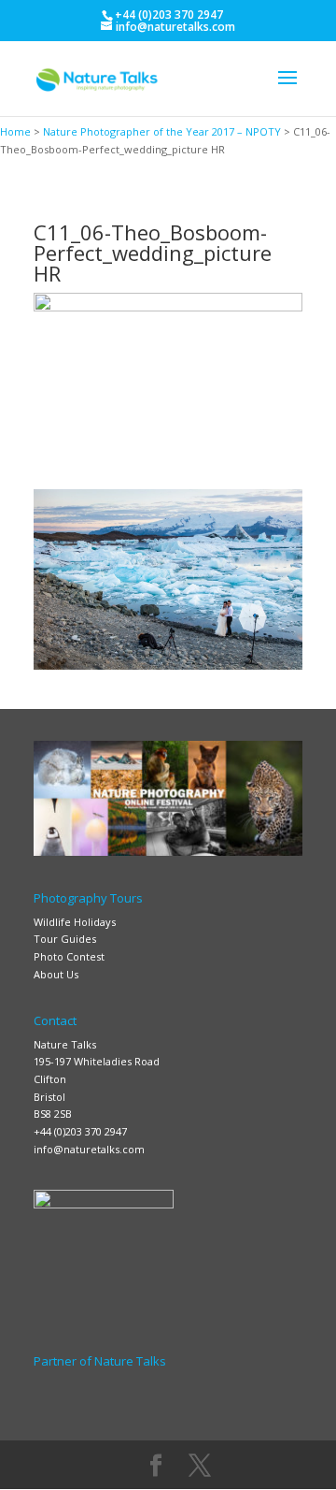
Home (15, 131)
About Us (56, 974)
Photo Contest (69, 956)
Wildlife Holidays (75, 922)
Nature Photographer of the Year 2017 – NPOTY (162, 131)
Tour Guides (65, 939)
